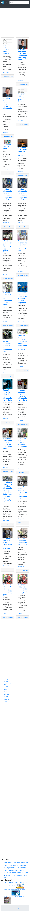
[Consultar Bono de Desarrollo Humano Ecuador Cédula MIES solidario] (19, 886)
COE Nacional (10, 325)
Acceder (5, 524)
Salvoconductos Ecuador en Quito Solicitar (7, 49)
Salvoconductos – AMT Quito (7, 147)
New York (6, 694)
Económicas (12, 227)
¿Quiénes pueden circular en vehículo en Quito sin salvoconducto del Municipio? (22, 342)
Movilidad (5, 136)
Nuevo (7, 422)
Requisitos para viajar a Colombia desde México (22, 152)
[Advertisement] (15, 22)
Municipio (10, 136)
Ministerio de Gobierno (24, 472)
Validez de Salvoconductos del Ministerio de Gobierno (22, 442)
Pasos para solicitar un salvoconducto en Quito (22, 542)
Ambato (6, 698)
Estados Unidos (8, 683)
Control (7, 376)
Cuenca (6, 693)
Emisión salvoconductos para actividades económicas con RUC (7, 194)
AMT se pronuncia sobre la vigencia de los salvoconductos (22, 492)
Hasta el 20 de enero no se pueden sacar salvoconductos (22, 246)
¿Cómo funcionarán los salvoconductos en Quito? (7, 246)
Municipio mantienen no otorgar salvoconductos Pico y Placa (22, 55)
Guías (4, 422)
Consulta (7, 173)
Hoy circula (21, 275)
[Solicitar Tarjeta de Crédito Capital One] (7, 900)
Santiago (6, 691)
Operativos (12, 376)
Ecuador (20, 370)
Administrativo (6, 570)
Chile (5, 684)
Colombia (20, 175)
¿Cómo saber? (21, 124)
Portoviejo (6, 699)
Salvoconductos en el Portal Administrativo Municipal (7, 544)
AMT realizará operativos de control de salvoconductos (7, 346)
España (6, 686)
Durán (5, 703)
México (25, 175)
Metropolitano (21, 84)
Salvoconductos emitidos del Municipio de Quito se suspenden (22, 298)
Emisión (5, 278)
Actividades (6, 227)
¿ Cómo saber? (6, 76)
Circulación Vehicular (8, 471)
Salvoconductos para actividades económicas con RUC (22, 589)
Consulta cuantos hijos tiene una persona (15, 865)
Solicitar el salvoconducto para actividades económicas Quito (7, 590)
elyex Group (20, 908)
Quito (8, 278)
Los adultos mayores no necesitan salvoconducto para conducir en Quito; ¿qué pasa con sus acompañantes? (7, 492)
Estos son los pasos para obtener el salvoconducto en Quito (22, 395)
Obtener (20, 424)
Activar (4, 325)
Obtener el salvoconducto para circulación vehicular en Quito (7, 443)
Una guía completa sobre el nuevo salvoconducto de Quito (7, 395)
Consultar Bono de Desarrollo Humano (14, 870)
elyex (6, 2)
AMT (4, 173)
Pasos (23, 424)
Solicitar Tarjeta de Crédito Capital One (14, 896)
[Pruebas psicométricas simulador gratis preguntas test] (16, 893)
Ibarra (5, 701)
